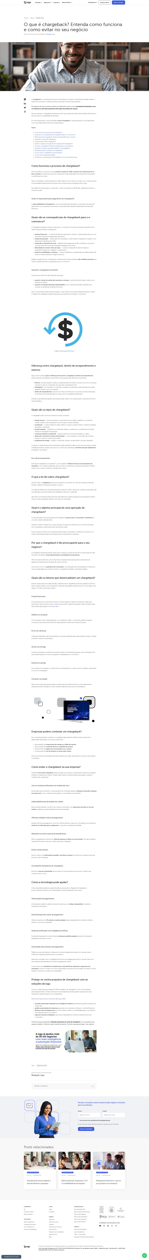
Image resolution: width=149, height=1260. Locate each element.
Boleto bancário (28, 1214)
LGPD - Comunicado (80, 1234)
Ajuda (50, 1209)
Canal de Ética (53, 1229)
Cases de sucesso (54, 1222)
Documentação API (79, 1209)
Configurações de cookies (11, 1256)
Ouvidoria (51, 1211)
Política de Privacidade (80, 1229)
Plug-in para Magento (80, 1214)
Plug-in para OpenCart (80, 1219)
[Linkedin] (108, 1226)
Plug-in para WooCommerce (82, 1211)
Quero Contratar (118, 2)
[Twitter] (112, 1226)
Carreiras (51, 1224)
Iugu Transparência (79, 1232)
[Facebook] (116, 1226)
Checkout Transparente (30, 1229)
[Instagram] (104, 1226)
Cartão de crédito (29, 1211)
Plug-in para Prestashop (80, 1216)
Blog (50, 1237)
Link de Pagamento (29, 1227)
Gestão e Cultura (42, 1065)
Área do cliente (104, 2)
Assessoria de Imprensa (55, 1227)
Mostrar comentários (41, 1086)
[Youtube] (100, 1226)
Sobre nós (52, 1219)
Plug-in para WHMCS (80, 1221)
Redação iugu (50, 34)
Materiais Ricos (53, 1234)
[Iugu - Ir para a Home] (27, 2)
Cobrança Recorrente (30, 1224)
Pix (24, 1209)
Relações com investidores (56, 1232)
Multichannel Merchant (67, 351)
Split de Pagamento (29, 1222)
